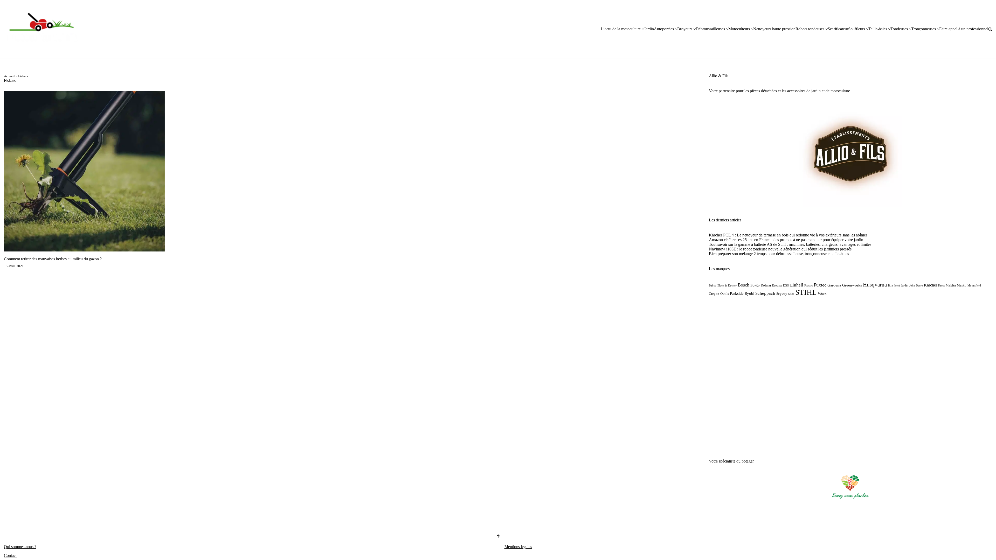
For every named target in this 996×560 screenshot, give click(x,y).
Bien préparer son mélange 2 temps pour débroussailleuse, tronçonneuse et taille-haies (779, 253)
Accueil (9, 76)
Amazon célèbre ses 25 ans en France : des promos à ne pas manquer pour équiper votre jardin (786, 239)
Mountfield (974, 285)
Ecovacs (777, 285)
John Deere (916, 285)
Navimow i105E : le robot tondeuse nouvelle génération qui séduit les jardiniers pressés (780, 249)
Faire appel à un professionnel (963, 29)
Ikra (890, 285)
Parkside (737, 293)
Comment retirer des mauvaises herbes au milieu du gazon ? (53, 259)
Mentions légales (518, 546)
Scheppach (765, 293)
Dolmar (766, 285)
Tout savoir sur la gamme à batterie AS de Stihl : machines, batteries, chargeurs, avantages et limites (790, 244)
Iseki (897, 285)
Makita (951, 285)
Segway (781, 294)
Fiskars (808, 285)
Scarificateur (838, 29)
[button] (643, 29)
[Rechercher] (990, 29)
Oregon (714, 294)
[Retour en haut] (498, 536)
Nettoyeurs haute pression (774, 29)
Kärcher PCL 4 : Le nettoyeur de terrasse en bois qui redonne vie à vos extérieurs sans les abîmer (788, 235)
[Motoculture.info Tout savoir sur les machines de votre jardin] (43, 29)
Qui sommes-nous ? (20, 546)
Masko (961, 285)
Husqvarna (875, 285)
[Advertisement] (850, 378)
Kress (941, 285)
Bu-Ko (755, 285)
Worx (822, 293)
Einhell (796, 285)
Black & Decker (727, 285)
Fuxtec (820, 285)
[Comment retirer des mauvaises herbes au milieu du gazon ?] (84, 171)
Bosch (743, 285)
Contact (10, 555)
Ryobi (749, 293)
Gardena (834, 285)
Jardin (649, 29)
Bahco (712, 285)
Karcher (930, 285)
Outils (724, 294)
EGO (786, 285)
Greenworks (852, 285)
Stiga (791, 293)
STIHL (806, 292)
